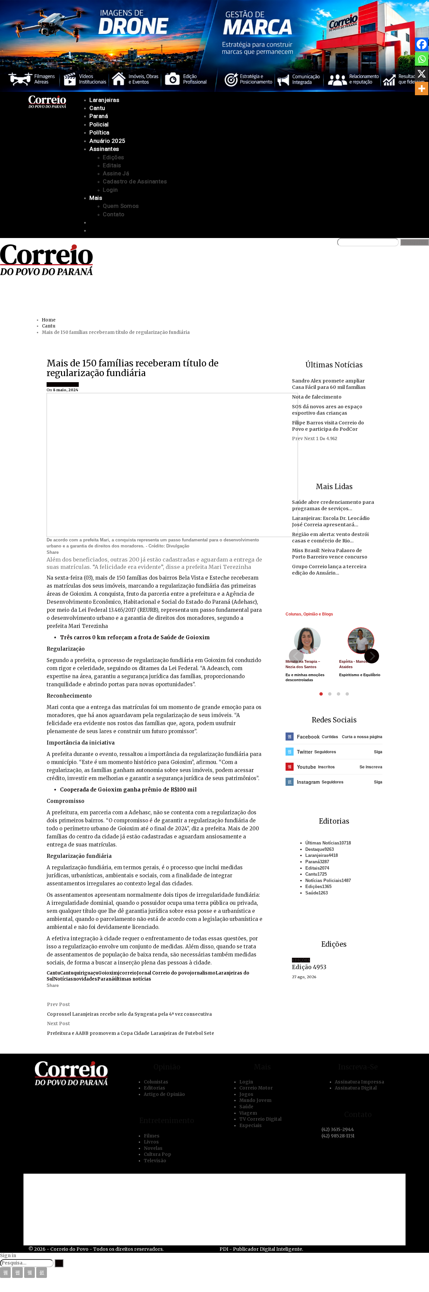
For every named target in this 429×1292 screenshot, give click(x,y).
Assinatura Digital (356, 1088)
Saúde (316, 892)
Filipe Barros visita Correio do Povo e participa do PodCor (328, 426)
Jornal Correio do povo (163, 973)
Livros (151, 1142)
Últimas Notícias (328, 842)
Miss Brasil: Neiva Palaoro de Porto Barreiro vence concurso (329, 553)
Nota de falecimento (317, 397)
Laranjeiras (104, 100)
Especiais (250, 1125)
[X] (421, 73)
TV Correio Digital (260, 1119)
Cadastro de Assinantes (135, 181)
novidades (85, 979)
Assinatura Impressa (359, 1082)
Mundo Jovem (255, 1100)
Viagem (248, 1113)
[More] (421, 88)
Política (99, 132)
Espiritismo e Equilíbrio (359, 675)
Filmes (152, 1136)
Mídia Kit (55, 1213)
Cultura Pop (157, 1154)
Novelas (153, 1148)
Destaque (319, 849)
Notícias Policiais (328, 880)
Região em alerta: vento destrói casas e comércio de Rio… (330, 537)
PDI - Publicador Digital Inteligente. (261, 1249)
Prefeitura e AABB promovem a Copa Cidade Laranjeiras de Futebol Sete (130, 1033)
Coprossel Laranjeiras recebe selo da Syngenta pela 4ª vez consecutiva (129, 1014)
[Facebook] (421, 44)
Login (110, 189)
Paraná (98, 116)
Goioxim (69, 384)
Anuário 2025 (107, 140)
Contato (113, 214)
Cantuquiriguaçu (79, 973)
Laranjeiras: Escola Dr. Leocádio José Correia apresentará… (331, 521)
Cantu (97, 108)
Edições (113, 157)
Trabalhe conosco (67, 1202)
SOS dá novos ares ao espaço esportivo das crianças (327, 410)
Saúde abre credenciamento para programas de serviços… (333, 505)
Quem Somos (121, 205)
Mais (95, 197)
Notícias (63, 979)
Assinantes (104, 148)
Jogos (246, 1094)
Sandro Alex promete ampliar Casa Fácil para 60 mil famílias (329, 384)
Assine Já (116, 173)
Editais (112, 165)
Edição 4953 (309, 967)
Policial (99, 124)
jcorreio (127, 973)
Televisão (155, 1161)
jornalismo (203, 973)
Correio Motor (256, 1088)
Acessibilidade (62, 1190)
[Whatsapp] (421, 59)
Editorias (154, 1088)
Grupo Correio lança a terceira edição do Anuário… (329, 570)
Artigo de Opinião (164, 1094)
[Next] (371, 656)
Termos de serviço (68, 1225)
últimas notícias (132, 979)
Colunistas (156, 1082)
